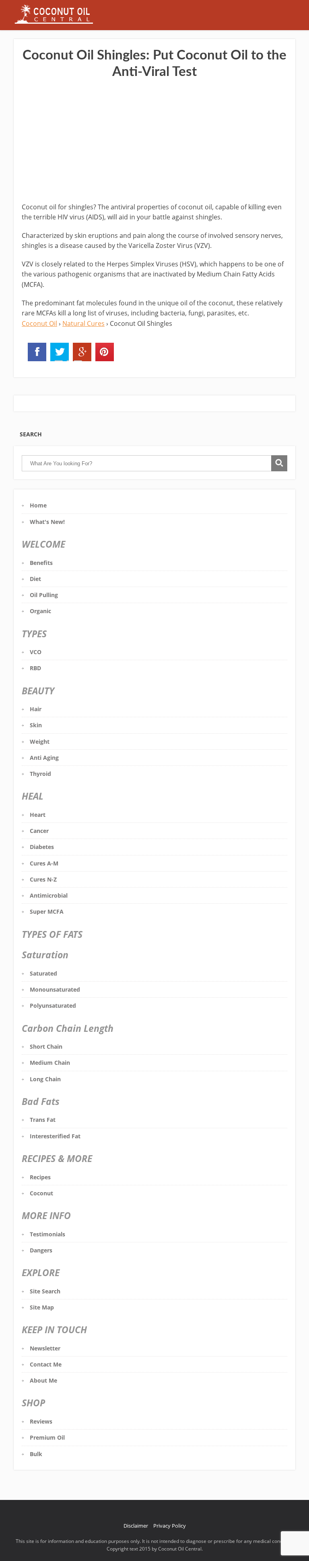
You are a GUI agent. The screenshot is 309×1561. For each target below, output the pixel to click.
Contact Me (46, 1364)
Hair (35, 709)
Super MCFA (47, 911)
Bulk (36, 1454)
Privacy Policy (169, 1525)
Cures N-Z (43, 879)
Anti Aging (44, 757)
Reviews (41, 1421)
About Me (43, 1380)
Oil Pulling (44, 595)
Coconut (41, 1193)
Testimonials (47, 1234)
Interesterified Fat (55, 1136)
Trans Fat (43, 1119)
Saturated (43, 973)
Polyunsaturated (53, 1005)
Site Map (42, 1307)
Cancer (39, 831)
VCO (35, 652)
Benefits (41, 563)
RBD (35, 668)
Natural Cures (83, 323)
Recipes (40, 1177)
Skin (36, 725)
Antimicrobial (49, 895)
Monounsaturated (55, 989)
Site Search (45, 1291)
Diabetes (42, 847)
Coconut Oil (39, 323)
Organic (40, 611)
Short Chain (46, 1046)
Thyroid (40, 773)
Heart (37, 814)
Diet (35, 579)
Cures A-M (44, 863)
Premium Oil (47, 1437)
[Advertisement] (154, 142)
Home (38, 505)
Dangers (41, 1250)
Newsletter (45, 1348)
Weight (39, 741)
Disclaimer (136, 1525)
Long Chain (45, 1079)
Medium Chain (50, 1062)
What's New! (47, 522)
